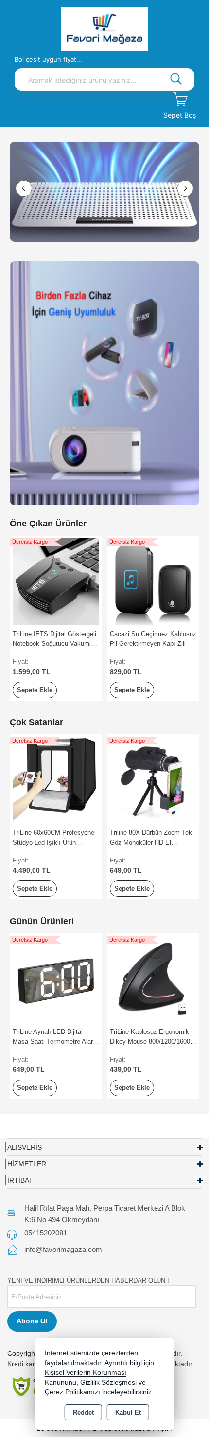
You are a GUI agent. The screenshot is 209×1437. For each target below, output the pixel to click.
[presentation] (24, 188)
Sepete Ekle (34, 689)
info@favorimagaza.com (63, 1249)
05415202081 (45, 1233)
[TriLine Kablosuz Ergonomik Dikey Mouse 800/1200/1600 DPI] (153, 978)
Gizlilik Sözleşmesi (108, 1382)
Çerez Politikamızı (72, 1392)
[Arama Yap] (176, 79)
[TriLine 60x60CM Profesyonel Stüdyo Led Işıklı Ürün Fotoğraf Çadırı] (56, 779)
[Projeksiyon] (104, 383)
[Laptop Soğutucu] (104, 192)
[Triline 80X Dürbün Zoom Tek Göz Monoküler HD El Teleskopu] (153, 779)
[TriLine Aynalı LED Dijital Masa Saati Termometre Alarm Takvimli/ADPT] (56, 978)
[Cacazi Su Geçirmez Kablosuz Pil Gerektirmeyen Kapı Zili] (153, 580)
